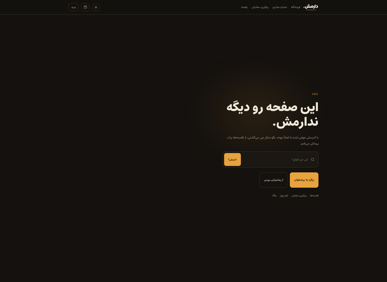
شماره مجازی (280, 7)
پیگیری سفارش (260, 7)
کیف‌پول (284, 196)
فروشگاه (295, 7)
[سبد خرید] (85, 7)
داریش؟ (232, 159)
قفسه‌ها (314, 196)
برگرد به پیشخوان (304, 180)
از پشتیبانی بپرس (273, 180)
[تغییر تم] (96, 7)
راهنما (244, 7)
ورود (73, 7)
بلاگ (274, 196)
